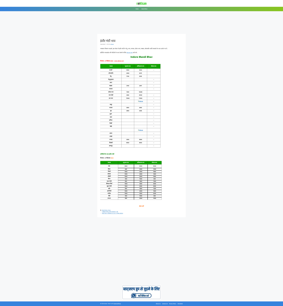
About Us (158, 304)
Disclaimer (180, 304)
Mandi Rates (105, 210)
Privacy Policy (172, 304)
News (109, 210)
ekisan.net (130, 53)
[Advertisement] (141, 23)
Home (137, 9)
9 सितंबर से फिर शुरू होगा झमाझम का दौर (110, 212)
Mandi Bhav (144, 9)
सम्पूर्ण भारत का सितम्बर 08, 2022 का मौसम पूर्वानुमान (112, 213)
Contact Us (165, 304)
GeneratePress (117, 304)
